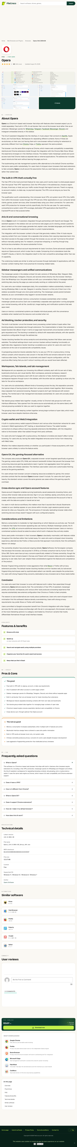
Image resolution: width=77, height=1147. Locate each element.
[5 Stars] (11, 64)
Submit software (17, 1130)
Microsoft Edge (15, 1058)
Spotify (64, 136)
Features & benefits (10, 1096)
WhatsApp (30, 129)
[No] (74, 1143)
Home (3, 41)
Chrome (26, 144)
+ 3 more (57, 103)
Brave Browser (15, 1052)
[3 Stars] (7, 64)
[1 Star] (3, 64)
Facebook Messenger (50, 129)
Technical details (10, 1099)
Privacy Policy (29, 1130)
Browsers (28, 41)
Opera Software (9, 882)
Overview (7, 1085)
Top (73, 1130)
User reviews (8, 1106)
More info (40, 1144)
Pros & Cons (8, 1089)
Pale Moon (13, 1064)
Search (71, 3)
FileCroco (11, 3)
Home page (5, 1130)
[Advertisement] (38, 22)
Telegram (37, 129)
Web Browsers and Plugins (15, 41)
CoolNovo (13, 1070)
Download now (40, 1027)
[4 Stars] (9, 64)
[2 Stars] (5, 64)
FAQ (6, 1092)
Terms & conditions (43, 1130)
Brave (50, 566)
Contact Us (55, 1130)
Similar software (9, 1103)
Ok (35, 1144)
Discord (62, 129)
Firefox (38, 144)
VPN (13, 528)
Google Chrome (15, 1040)
